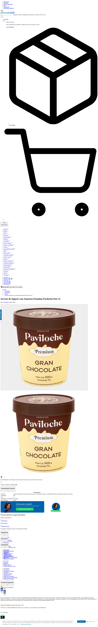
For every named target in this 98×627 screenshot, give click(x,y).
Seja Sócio (5, 19)
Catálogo (5, 553)
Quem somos (6, 552)
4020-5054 (4, 520)
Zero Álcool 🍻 (7, 284)
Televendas (6, 542)
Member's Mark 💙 (7, 278)
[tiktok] (2, 615)
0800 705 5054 (5, 526)
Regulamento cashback (8, 558)
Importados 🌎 (6, 282)
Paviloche (6, 302)
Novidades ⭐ (6, 277)
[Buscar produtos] (2, 17)
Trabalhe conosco (7, 554)
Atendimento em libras (8, 8)
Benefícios (5, 563)
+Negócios (5, 572)
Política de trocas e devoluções (10, 557)
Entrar (12, 27)
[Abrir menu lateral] (2, 11)
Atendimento (6, 6)
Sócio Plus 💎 (6, 280)
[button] (90, 621)
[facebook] (1, 615)
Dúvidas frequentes (7, 553)
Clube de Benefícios (8, 4)
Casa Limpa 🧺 (7, 281)
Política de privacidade (8, 576)
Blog (4, 5)
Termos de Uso (6, 575)
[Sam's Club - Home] (8, 13)
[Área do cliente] (4, 21)
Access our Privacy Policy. (26, 624)
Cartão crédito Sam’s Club (9, 547)
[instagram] (3, 615)
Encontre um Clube (7, 556)
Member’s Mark (7, 564)
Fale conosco (6, 549)
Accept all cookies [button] (81, 621)
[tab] (44, 347)
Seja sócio (5, 562)
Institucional (6, 1)
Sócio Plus (5, 3)
